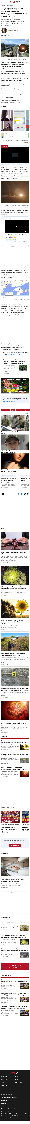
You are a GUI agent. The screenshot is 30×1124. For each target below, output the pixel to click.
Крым (13, 410)
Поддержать (16, 845)
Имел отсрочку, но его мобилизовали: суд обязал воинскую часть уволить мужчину (13, 553)
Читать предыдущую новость (8, 476)
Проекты (3, 1076)
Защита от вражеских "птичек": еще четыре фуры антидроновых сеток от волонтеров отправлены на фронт (10, 827)
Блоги (16, 1079)
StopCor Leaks (6, 975)
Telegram (14, 400)
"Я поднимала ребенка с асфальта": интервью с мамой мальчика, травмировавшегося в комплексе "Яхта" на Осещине (14, 879)
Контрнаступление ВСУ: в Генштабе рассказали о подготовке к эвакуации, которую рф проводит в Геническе (14, 361)
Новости (3, 1079)
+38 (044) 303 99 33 (15, 967)
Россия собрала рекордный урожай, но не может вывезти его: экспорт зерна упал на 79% (14, 949)
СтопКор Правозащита (6, 1094)
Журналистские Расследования (9, 1097)
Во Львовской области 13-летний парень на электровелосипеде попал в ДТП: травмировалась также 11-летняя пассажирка (14, 655)
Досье (2, 1082)
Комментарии (8, 494)
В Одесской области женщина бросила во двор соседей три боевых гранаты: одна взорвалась (14, 689)
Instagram (8, 401)
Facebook (20, 354)
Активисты (4, 1100)
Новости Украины (10, 5)
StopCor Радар (4, 1085)
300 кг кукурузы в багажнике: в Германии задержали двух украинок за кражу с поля (13, 587)
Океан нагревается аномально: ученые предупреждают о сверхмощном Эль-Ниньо (14, 722)
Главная (3, 5)
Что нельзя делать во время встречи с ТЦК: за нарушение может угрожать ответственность (14, 923)
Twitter (4, 401)
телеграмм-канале (12, 354)
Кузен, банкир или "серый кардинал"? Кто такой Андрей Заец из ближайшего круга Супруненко (13, 995)
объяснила (20, 308)
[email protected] (14, 1118)
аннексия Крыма (6, 410)
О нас (2, 1092)
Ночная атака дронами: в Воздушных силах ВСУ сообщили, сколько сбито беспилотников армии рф (8, 481)
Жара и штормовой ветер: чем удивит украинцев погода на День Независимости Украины (13, 621)
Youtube (23, 400)
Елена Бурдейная (12, 29)
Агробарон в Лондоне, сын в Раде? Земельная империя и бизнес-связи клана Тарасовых (14, 1007)
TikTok (13, 401)
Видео (16, 1076)
